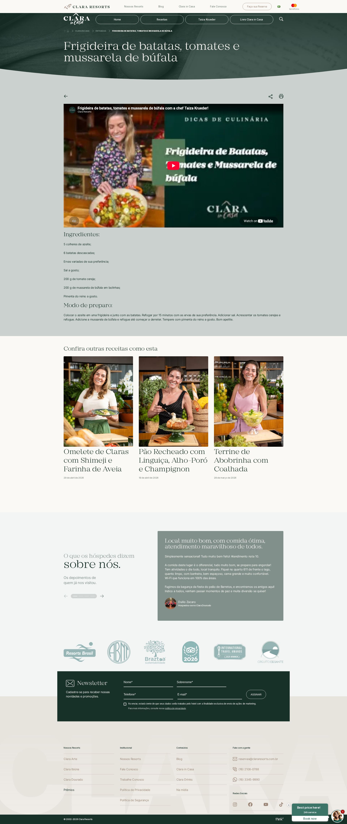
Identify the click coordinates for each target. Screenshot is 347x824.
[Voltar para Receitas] (66, 96)
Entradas (101, 31)
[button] (66, 596)
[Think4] (279, 819)
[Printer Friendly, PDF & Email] (281, 97)
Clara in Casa (82, 31)
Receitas (162, 19)
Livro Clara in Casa (251, 19)
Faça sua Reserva (257, 6)
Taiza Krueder (206, 19)
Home (117, 19)
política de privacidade (175, 708)
